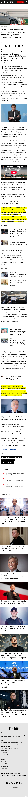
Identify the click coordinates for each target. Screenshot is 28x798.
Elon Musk (18, 457)
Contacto (3, 775)
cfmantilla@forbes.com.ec (16, 742)
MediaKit (20, 773)
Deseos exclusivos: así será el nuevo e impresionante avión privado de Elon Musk (18, 242)
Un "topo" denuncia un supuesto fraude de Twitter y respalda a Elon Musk (18, 274)
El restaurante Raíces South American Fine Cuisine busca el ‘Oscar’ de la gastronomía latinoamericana (15, 479)
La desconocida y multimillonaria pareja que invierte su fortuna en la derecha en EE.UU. (18, 332)
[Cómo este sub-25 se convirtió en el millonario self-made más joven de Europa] (14, 616)
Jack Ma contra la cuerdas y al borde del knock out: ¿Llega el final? (14, 378)
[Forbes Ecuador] (8, 2)
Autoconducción (7, 457)
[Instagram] (12, 783)
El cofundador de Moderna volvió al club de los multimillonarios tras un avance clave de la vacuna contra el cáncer (13, 520)
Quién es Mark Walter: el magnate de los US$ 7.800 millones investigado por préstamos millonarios (13, 576)
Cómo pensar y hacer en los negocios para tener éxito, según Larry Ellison (13, 602)
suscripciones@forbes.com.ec (7, 754)
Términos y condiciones (6, 773)
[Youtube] (14, 783)
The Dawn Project (7, 462)
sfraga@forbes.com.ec (5, 750)
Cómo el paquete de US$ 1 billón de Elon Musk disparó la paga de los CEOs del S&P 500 (13, 549)
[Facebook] (12, 46)
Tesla (12, 460)
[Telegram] (19, 46)
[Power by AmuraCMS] (14, 787)
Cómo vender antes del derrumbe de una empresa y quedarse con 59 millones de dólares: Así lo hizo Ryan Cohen (18, 342)
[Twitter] (9, 46)
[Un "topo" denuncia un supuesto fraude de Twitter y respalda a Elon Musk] (4, 274)
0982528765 (4, 761)
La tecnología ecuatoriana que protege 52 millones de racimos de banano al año (15, 485)
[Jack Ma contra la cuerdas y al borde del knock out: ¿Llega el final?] (2, 376)
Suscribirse (20, 2)
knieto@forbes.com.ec (5, 746)
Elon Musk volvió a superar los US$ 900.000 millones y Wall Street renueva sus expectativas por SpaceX (14, 656)
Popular (5, 469)
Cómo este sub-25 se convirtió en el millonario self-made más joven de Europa (13, 628)
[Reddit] (16, 46)
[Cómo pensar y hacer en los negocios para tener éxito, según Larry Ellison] (14, 591)
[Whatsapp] (6, 46)
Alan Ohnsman (4, 40)
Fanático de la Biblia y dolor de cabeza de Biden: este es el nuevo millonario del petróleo (18, 283)
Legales (15, 773)
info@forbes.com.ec (5, 738)
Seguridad (5, 460)
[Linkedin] (22, 46)
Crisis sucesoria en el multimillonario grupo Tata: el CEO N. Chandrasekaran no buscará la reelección (13, 684)
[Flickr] (19, 783)
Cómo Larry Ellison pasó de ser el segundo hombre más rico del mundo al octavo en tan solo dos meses (14, 474)
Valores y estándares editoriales (14, 775)
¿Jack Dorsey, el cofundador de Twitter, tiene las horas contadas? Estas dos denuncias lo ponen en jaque (18, 233)
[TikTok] (22, 783)
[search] (26, 2)
